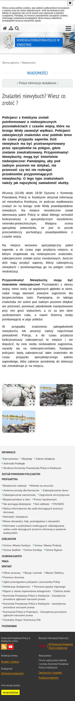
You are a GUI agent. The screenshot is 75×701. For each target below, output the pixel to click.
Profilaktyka (10, 479)
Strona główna (10, 62)
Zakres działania (45, 458)
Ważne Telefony (55, 572)
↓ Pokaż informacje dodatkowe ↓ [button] (37, 83)
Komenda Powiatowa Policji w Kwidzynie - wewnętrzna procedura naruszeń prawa (34, 605)
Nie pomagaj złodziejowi (17, 504)
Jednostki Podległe (14, 463)
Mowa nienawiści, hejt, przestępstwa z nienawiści (31, 521)
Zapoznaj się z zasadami (50, 672)
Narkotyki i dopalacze (15, 516)
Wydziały (27, 458)
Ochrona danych (12, 556)
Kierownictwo (10, 458)
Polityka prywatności (49, 677)
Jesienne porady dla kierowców (21, 490)
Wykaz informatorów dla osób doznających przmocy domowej (33, 510)
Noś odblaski (42, 504)
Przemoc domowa (13, 577)
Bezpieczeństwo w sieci (16, 499)
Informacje (8, 452)
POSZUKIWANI (9, 626)
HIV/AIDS (58, 504)
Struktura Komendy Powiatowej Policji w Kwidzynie (32, 468)
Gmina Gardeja (33, 549)
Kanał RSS (4, 647)
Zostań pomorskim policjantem (21, 474)
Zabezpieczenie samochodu (19, 494)
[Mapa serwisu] (11, 28)
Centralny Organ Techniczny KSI (22, 619)
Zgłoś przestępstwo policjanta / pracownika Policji (31, 581)
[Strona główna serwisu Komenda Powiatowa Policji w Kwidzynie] (5, 28)
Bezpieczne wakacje (15, 485)
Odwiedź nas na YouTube (10, 647)
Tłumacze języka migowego (50, 586)
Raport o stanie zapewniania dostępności (27, 591)
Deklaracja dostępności (16, 586)
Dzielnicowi (9, 539)
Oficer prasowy (12, 572)
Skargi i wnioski (33, 572)
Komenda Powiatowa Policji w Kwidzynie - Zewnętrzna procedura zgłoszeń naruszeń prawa (34, 597)
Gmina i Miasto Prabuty (47, 545)
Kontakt (7, 566)
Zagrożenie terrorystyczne (54, 494)
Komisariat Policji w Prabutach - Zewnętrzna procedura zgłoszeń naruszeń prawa (34, 613)
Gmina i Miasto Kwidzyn (17, 545)
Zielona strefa (62, 591)
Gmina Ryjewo (54, 549)
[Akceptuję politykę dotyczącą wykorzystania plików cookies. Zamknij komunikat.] (70, 3)
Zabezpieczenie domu (55, 490)
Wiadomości (29, 62)
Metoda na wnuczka (41, 485)
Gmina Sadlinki (12, 549)
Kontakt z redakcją (10, 661)
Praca (5, 561)
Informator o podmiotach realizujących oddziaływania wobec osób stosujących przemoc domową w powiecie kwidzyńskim (34, 529)
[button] (68, 29)
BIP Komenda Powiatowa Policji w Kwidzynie (61, 646)
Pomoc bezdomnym (45, 499)
